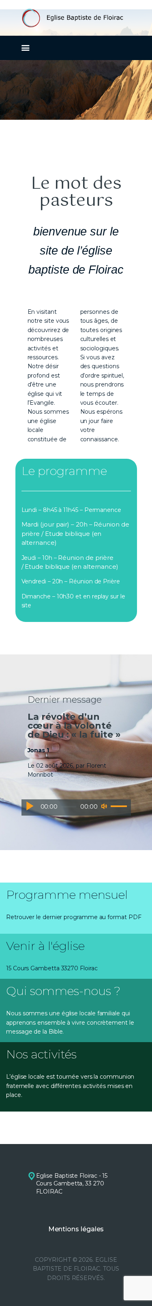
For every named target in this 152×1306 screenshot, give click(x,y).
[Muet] (104, 806)
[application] (76, 807)
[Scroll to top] (138, 1286)
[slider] (119, 806)
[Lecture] (30, 806)
